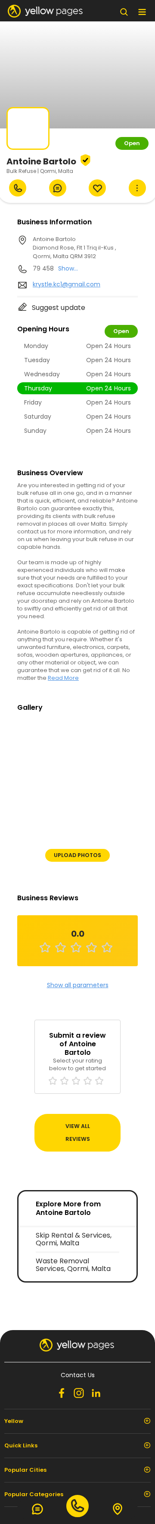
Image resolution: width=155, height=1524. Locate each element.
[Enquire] (57, 187)
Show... (68, 268)
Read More (63, 678)
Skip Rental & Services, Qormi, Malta (74, 1239)
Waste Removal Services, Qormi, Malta (73, 1265)
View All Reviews (77, 1132)
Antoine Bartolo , (74, 247)
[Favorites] (97, 187)
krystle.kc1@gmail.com (66, 284)
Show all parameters (77, 985)
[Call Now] (17, 187)
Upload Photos (77, 855)
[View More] (137, 187)
